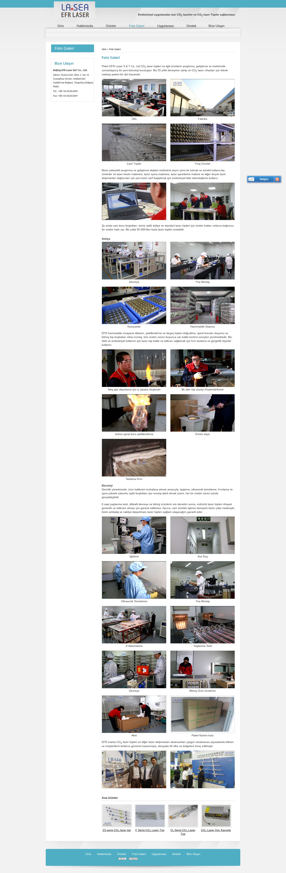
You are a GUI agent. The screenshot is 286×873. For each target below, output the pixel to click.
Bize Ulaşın (64, 63)
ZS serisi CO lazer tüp (117, 830)
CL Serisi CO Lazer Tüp (182, 832)
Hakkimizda (104, 854)
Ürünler (121, 854)
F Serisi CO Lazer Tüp (149, 830)
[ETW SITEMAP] (133, 858)
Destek (176, 854)
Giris (104, 49)
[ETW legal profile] (122, 858)
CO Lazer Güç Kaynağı (216, 830)
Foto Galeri (64, 48)
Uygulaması (159, 854)
